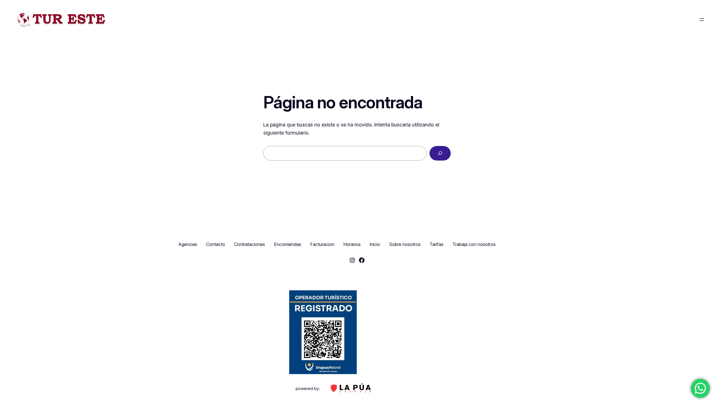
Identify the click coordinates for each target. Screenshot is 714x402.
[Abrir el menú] (701, 19)
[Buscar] (440, 153)
